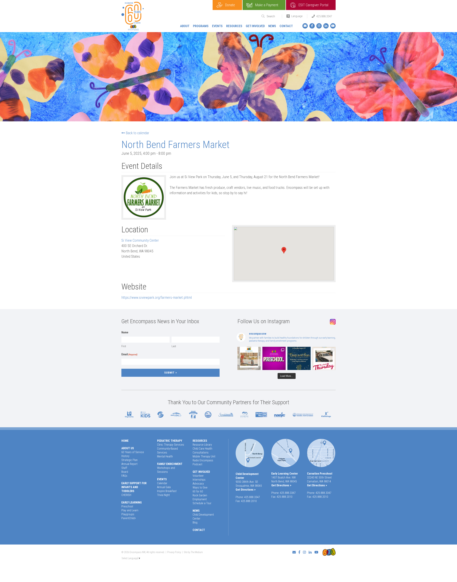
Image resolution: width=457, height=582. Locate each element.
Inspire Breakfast (167, 491)
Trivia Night (163, 495)
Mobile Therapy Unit (204, 456)
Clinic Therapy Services (170, 444)
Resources (234, 26)
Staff (124, 468)
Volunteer (198, 475)
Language (297, 16)
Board (124, 471)
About (184, 26)
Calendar (162, 483)
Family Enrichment (169, 464)
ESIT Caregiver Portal (313, 5)
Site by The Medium (193, 552)
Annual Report (129, 464)
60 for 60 (198, 491)
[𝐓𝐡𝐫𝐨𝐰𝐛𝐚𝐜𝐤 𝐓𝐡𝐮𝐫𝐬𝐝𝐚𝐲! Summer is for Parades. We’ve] (324, 358)
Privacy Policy (174, 552)
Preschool (127, 506)
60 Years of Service (132, 452)
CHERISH (126, 495)
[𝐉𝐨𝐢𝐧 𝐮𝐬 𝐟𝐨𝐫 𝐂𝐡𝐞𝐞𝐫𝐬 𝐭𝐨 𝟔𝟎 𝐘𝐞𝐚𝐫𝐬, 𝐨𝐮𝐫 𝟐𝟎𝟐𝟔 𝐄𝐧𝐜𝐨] (299, 358)
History (125, 456)
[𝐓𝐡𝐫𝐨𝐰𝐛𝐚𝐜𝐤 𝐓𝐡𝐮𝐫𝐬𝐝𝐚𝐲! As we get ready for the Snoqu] (249, 358)
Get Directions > (246, 489)
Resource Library (202, 444)
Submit (169, 372)
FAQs (124, 475)
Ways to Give (200, 487)
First (123, 346)
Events (217, 26)
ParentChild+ (128, 518)
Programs (201, 26)
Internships (199, 479)
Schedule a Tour (202, 503)
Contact (286, 26)
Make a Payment (266, 5)
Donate (230, 5)
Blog (195, 522)
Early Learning (131, 502)
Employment (200, 499)
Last (174, 346)
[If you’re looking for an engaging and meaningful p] (274, 358)
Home (125, 440)
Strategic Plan (129, 460)
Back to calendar (137, 133)
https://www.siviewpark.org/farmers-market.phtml (156, 297)
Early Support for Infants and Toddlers (134, 487)
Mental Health (165, 456)
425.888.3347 (324, 16)
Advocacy (198, 483)
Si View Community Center (140, 240)
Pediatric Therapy (169, 440)
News (272, 26)
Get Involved (255, 26)
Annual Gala (164, 487)
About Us (127, 448)
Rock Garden (200, 495)
